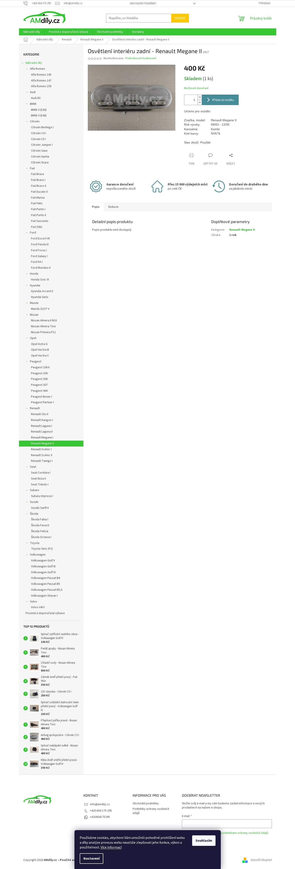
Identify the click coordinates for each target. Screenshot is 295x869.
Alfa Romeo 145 (41, 75)
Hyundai (35, 285)
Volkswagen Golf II (43, 560)
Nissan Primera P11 (43, 332)
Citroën (35, 121)
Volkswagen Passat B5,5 (46, 590)
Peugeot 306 (39, 379)
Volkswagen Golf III (43, 566)
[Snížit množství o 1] (199, 102)
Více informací (111, 847)
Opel (33, 338)
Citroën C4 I (38, 133)
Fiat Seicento (39, 221)
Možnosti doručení (196, 88)
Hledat (180, 18)
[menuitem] (31, 31)
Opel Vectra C (40, 355)
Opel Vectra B (40, 350)
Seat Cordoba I (40, 473)
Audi (33, 92)
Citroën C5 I (38, 139)
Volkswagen (38, 554)
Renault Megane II (42, 443)
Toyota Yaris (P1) (42, 549)
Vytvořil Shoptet (261, 860)
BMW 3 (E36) (39, 110)
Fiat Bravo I (38, 180)
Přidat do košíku (223, 100)
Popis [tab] (96, 207)
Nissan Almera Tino (43, 326)
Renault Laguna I (41, 426)
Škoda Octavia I (41, 537)
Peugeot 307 (39, 385)
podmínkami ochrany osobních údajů (244, 833)
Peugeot (35, 361)
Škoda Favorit (40, 525)
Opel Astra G (39, 344)
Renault (35, 408)
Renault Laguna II (42, 431)
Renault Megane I (42, 437)
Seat (33, 467)
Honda (34, 274)
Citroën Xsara (39, 162)
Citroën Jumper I (42, 145)
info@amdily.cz (100, 804)
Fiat (32, 168)
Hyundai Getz (39, 297)
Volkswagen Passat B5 (45, 584)
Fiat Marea (38, 198)
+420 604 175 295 (101, 810)
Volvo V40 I (38, 607)
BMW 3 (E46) (39, 115)
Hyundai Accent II (42, 291)
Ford (33, 232)
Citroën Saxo (39, 151)
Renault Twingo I (42, 461)
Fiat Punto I (38, 209)
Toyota (34, 543)
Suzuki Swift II (40, 508)
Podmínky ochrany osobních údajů (151, 811)
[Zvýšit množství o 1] (199, 97)
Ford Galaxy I (39, 256)
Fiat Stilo (36, 227)
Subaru (34, 490)
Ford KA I (37, 262)
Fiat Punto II (38, 215)
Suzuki (34, 502)
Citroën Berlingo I (42, 127)
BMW (33, 104)
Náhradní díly (34, 63)
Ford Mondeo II (40, 268)
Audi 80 (35, 98)
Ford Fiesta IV (40, 244)
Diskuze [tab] (113, 207)
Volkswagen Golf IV (43, 572)
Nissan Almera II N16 (44, 320)
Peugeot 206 (39, 373)
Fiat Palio (37, 203)
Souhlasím (203, 840)
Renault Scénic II (41, 455)
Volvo (33, 601)
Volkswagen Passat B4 (45, 578)
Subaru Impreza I (42, 496)
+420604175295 (100, 817)
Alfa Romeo (37, 69)
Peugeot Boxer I (41, 397)
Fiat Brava (37, 174)
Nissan (34, 315)
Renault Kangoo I (42, 420)
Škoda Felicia (39, 531)
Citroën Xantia (40, 156)
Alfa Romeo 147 (41, 80)
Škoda (34, 514)
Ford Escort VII (40, 238)
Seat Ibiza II (38, 478)
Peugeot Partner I (42, 402)
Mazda (34, 303)
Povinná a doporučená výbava (45, 613)
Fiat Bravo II (38, 186)
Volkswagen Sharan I (44, 596)
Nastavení (91, 858)
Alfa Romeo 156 (41, 86)
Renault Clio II (39, 414)
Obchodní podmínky (143, 3)
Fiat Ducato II (39, 192)
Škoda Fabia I (39, 519)
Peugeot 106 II (40, 367)
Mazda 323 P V (40, 309)
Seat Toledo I (39, 484)
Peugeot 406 (39, 391)
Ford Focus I (39, 250)
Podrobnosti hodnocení (140, 58)
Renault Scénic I (41, 449)
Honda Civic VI (40, 279)
